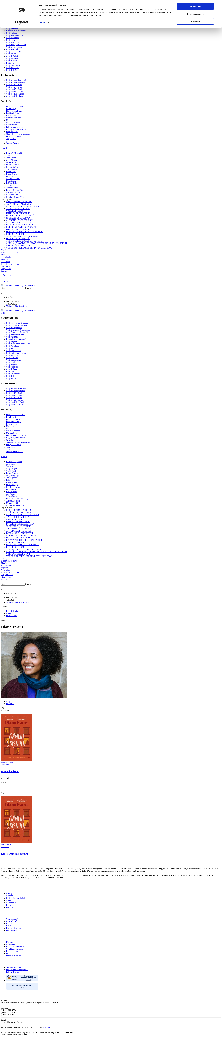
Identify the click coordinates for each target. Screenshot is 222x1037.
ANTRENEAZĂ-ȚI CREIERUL (20, 220)
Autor (8, 613)
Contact (6, 281)
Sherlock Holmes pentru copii (18, 134)
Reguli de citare (12, 951)
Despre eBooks (12, 930)
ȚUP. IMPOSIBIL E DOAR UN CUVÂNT (24, 241)
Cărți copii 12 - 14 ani (15, 96)
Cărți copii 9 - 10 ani (14, 91)
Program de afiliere (14, 956)
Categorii (10, 896)
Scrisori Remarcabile (14, 143)
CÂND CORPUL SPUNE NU (19, 202)
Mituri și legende (13, 122)
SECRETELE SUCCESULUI (18, 218)
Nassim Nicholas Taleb (15, 197)
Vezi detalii (6, 844)
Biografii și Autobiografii (16, 31)
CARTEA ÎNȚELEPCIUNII (18, 245)
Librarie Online (12, 611)
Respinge (195, 21)
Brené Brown (11, 174)
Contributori (11, 903)
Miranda (9, 120)
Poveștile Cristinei (13, 136)
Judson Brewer (12, 188)
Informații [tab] (10, 704)
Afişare (42, 22)
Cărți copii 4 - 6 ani (14, 87)
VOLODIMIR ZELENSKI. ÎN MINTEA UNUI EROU (29, 248)
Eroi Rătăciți (11, 108)
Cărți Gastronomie (13, 51)
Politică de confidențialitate (17, 970)
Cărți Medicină (12, 49)
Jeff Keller (10, 185)
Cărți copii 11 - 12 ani (15, 94)
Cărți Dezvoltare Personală (17, 332)
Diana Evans (11, 615)
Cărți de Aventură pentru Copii (18, 35)
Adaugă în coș (7, 762)
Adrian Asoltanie (13, 192)
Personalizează (194, 14)
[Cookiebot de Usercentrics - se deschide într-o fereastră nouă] (22, 23)
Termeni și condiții (13, 967)
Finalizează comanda (23, 306)
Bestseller (10, 63)
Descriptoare (11, 905)
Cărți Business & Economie (17, 323)
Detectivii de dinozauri (15, 106)
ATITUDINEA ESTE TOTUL (19, 222)
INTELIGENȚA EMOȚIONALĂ (20, 215)
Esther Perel (11, 172)
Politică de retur (12, 972)
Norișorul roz (11, 125)
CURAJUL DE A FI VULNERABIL (21, 227)
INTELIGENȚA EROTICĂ (18, 238)
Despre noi (10, 942)
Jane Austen (11, 158)
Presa (8, 953)
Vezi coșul (10, 306)
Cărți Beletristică (13, 65)
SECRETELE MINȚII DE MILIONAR (22, 236)
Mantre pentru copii (14, 118)
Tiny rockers (11, 138)
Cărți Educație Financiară (16, 325)
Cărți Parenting (12, 28)
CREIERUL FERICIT (15, 211)
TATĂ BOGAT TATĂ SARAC (19, 204)
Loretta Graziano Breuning (17, 190)
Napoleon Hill (12, 195)
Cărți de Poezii (12, 61)
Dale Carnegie (12, 176)
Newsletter (10, 944)
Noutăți (9, 893)
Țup (8, 141)
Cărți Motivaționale (14, 47)
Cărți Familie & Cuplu (15, 334)
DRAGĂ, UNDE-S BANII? (18, 229)
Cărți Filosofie (12, 58)
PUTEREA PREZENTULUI (18, 213)
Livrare (9, 923)
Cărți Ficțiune (11, 33)
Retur (8, 926)
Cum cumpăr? (12, 919)
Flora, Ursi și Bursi (14, 111)
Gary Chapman (12, 160)
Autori (4, 148)
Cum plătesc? (11, 921)
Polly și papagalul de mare (16, 127)
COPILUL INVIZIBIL (15, 234)
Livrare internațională (15, 928)
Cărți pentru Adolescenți (16, 80)
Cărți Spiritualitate (13, 42)
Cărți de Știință (12, 56)
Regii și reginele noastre (16, 129)
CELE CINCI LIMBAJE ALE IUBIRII (22, 206)
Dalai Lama (11, 181)
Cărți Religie (11, 40)
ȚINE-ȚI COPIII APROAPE (18, 208)
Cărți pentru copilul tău (15, 82)
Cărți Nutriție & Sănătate (16, 44)
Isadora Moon (11, 115)
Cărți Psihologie (12, 38)
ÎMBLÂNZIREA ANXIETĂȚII (19, 225)
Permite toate (195, 6)
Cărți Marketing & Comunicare (18, 330)
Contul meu (7, 275)
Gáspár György (12, 167)
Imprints (9, 907)
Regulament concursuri (15, 946)
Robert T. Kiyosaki (14, 153)
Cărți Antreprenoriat (14, 327)
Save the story (12, 132)
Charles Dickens (13, 178)
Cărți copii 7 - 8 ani (14, 89)
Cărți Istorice (11, 54)
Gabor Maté (11, 162)
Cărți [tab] (8, 701)
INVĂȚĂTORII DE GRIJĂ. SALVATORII (24, 232)
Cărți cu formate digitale (16, 898)
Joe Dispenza (11, 169)
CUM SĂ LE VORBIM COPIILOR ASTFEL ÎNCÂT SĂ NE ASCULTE (36, 243)
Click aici (47, 1027)
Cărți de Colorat (12, 68)
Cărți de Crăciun (13, 70)
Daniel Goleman (13, 165)
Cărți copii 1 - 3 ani (14, 84)
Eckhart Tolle (11, 183)
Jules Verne (10, 155)
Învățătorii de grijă (13, 113)
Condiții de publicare (14, 949)
